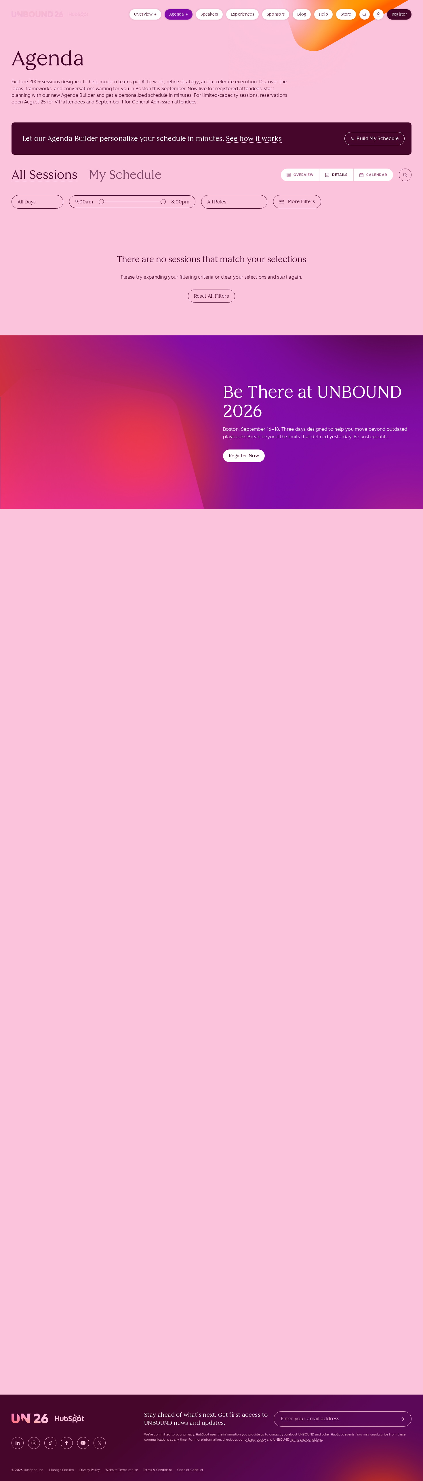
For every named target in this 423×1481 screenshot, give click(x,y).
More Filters (301, 201)
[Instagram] (34, 1443)
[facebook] (67, 1443)
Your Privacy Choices (235, 1470)
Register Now (244, 455)
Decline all (205, 34)
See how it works (254, 138)
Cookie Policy (231, 18)
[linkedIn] (18, 1443)
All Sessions (44, 175)
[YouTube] (83, 1443)
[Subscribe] (402, 1419)
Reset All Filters (211, 296)
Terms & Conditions (157, 1470)
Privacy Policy (89, 1470)
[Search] (405, 175)
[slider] (101, 201)
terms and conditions (306, 1440)
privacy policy (255, 1440)
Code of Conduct (190, 1470)
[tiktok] (50, 1443)
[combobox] (37, 202)
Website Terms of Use (121, 1470)
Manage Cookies (245, 34)
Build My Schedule (378, 138)
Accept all (167, 34)
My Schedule (125, 175)
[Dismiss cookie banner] (418, 3)
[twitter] (100, 1443)
